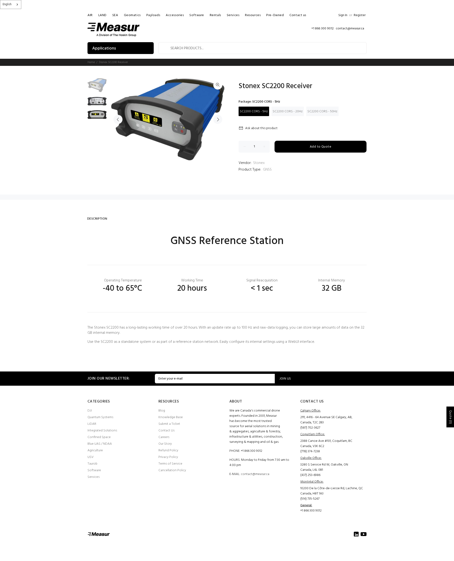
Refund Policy (168, 450)
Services (93, 477)
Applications (104, 48)
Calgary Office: (310, 410)
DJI (89, 410)
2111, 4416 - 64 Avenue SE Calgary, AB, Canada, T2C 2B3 (326, 420)
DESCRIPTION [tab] (97, 219)
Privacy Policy (168, 457)
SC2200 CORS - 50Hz (322, 111)
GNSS (267, 170)
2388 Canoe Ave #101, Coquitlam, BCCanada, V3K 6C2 (326, 443)
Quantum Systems (100, 417)
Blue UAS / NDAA (99, 444)
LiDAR (91, 424)
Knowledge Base (170, 417)
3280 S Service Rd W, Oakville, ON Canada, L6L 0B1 (324, 467)
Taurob (92, 463)
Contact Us (166, 430)
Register (360, 15)
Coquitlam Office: (312, 434)
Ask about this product (261, 128)
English (7, 4)
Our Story (165, 444)
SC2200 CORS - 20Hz (288, 111)
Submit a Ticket (169, 424)
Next (217, 119)
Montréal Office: (311, 481)
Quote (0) (450, 417)
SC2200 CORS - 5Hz (254, 111)
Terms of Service (170, 463)
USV (90, 457)
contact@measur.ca (255, 474)
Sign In (342, 15)
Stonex (259, 163)
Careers (163, 437)
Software (94, 470)
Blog (161, 410)
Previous (118, 119)
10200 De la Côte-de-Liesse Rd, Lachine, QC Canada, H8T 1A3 (331, 491)
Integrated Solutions (102, 430)
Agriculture (95, 450)
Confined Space (99, 437)
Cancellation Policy (172, 470)
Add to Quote (320, 146)
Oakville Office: (311, 458)
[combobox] (10, 4)
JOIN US (285, 378)
